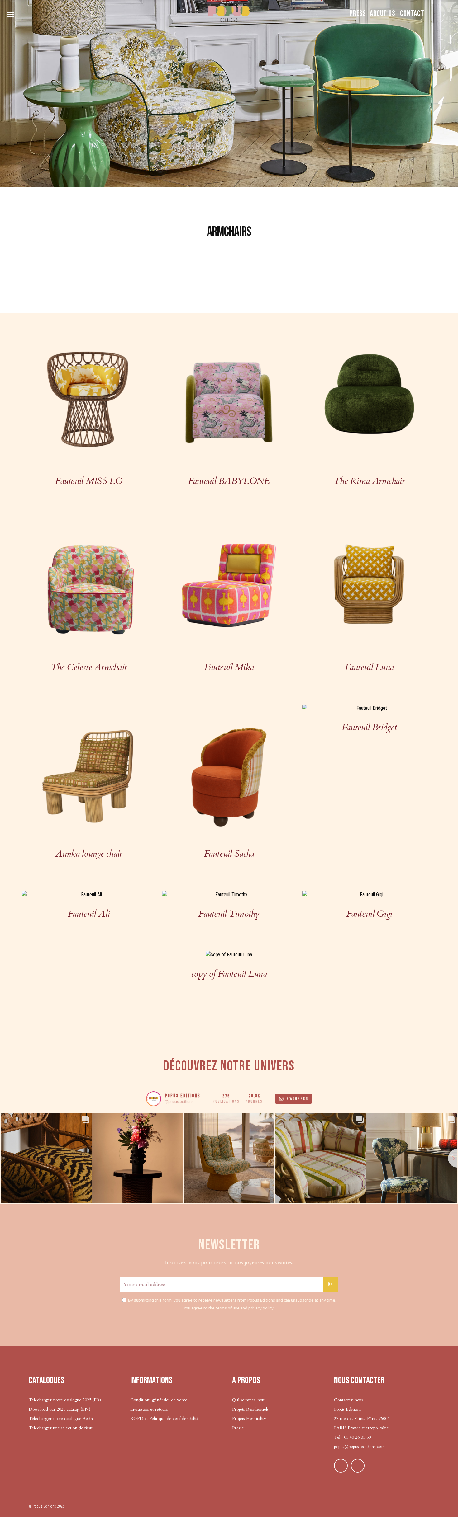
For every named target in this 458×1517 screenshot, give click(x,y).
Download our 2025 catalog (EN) (59, 1409)
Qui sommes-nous (249, 1400)
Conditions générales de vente (158, 1400)
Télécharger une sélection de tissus (62, 1428)
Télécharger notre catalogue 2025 (60, 1400)
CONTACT (412, 13)
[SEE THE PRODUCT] (89, 399)
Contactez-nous (348, 1400)
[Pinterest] (341, 1466)
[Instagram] (358, 1466)
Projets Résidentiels (250, 1409)
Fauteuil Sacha (229, 853)
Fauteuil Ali (89, 913)
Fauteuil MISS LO (88, 481)
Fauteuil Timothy (228, 913)
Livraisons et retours (149, 1409)
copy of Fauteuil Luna (229, 973)
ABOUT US (382, 13)
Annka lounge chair (88, 853)
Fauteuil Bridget (369, 727)
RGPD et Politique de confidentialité (164, 1418)
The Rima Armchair (369, 481)
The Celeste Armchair (89, 667)
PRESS (358, 13)
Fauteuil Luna (369, 667)
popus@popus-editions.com (359, 1446)
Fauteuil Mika (229, 667)
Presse (238, 1428)
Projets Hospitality (249, 1418)
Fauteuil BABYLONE (229, 481)
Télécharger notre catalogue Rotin (61, 1418)
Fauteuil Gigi (369, 913)
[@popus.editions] (153, 1099)
